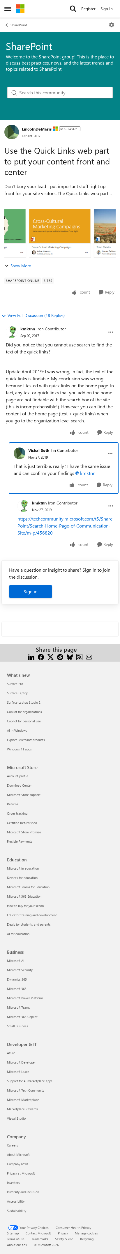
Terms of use (15, 1239)
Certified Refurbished (22, 823)
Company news (17, 1164)
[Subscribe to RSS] (79, 656)
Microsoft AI (15, 960)
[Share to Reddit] (60, 656)
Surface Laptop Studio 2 (23, 702)
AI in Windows (17, 730)
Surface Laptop (17, 693)
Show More (20, 265)
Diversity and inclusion (23, 1192)
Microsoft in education (23, 868)
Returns (12, 804)
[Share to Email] (89, 656)
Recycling (86, 1239)
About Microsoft (18, 1154)
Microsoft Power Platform (25, 998)
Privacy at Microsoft (21, 1173)
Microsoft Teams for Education (28, 887)
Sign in (31, 591)
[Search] (73, 8)
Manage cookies (86, 1233)
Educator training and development (32, 915)
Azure (11, 1053)
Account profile (17, 776)
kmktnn (27, 329)
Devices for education (22, 877)
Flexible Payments (19, 841)
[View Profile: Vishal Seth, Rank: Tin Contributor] (19, 453)
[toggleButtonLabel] (111, 25)
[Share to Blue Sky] (70, 656)
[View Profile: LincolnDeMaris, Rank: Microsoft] (11, 132)
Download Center (19, 785)
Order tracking (17, 813)
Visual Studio (16, 1118)
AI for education (18, 934)
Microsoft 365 (17, 988)
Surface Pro (15, 683)
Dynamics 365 (17, 979)
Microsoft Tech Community (25, 1090)
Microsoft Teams (18, 1007)
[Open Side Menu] (7, 8)
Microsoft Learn (18, 1071)
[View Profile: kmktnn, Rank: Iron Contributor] (11, 332)
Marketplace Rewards (22, 1109)
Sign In (106, 8)
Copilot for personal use (24, 721)
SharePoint (18, 24)
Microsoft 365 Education (24, 896)
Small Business (17, 1026)
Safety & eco (64, 1239)
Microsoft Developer (21, 1062)
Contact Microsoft (38, 1233)
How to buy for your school (26, 905)
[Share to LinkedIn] (31, 656)
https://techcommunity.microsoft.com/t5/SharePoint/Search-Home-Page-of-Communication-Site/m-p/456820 (64, 526)
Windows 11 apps (19, 749)
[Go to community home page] (20, 8)
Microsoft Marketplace (23, 1099)
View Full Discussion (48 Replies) (36, 315)
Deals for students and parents (29, 924)
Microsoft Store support (23, 794)
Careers (12, 1145)
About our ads (17, 1245)
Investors (13, 1182)
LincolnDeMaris (37, 129)
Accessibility (15, 1201)
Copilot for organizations (24, 712)
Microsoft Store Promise (24, 832)
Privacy (63, 1233)
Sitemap (13, 1233)
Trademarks (39, 1239)
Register (88, 8)
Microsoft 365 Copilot (22, 1016)
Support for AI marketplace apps (29, 1081)
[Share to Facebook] (41, 656)
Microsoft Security (20, 970)
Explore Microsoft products (26, 740)
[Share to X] (50, 656)
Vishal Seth (38, 450)
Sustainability (16, 1210)
